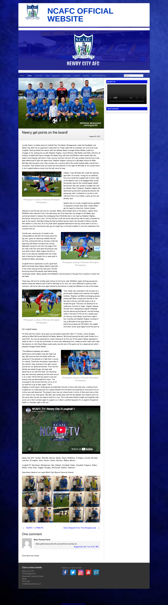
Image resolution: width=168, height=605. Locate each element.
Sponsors (56, 75)
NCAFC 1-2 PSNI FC (33, 527)
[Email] (96, 572)
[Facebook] (65, 572)
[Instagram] (81, 572)
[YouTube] (88, 572)
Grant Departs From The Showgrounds (82, 527)
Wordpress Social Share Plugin (73, 604)
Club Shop (67, 75)
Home (22, 75)
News (30, 75)
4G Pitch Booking (99, 75)
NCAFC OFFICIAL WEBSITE (80, 15)
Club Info (38, 75)
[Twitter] (73, 572)
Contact (86, 75)
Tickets (77, 75)
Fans (47, 75)
